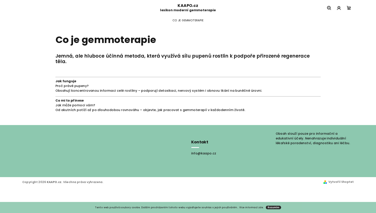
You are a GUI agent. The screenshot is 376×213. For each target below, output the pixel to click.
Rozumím (273, 207)
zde (260, 207)
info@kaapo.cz (203, 153)
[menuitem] (188, 20)
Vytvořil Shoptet (341, 182)
